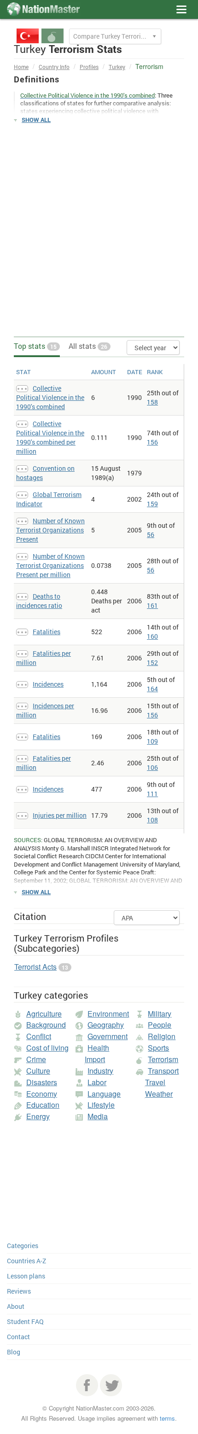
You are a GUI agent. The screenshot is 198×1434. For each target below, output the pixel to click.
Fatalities (46, 631)
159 (152, 503)
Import (95, 1059)
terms (167, 1418)
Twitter (111, 1385)
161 (152, 605)
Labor (96, 1082)
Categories (22, 1245)
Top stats (35, 346)
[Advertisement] (99, 231)
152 (152, 662)
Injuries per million (60, 815)
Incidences (48, 684)
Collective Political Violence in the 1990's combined (50, 397)
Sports (158, 1047)
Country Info (54, 66)
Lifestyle (101, 1104)
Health (98, 1047)
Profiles (89, 66)
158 (152, 402)
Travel (155, 1082)
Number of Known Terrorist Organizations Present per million (50, 565)
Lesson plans (26, 1276)
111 (152, 793)
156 (152, 442)
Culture (38, 1070)
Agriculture (44, 1013)
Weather (159, 1093)
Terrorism (163, 1059)
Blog (13, 1351)
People (159, 1024)
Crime (36, 1059)
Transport (163, 1070)
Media (97, 1116)
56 (150, 534)
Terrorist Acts (35, 966)
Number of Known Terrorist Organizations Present (50, 530)
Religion (161, 1036)
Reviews (19, 1291)
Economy (41, 1093)
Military (159, 1013)
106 (152, 767)
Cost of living (47, 1047)
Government (107, 1036)
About (15, 1306)
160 (152, 636)
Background (46, 1024)
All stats (88, 346)
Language (104, 1093)
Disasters (41, 1082)
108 (152, 819)
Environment (108, 1013)
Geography (105, 1024)
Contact (18, 1336)
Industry (100, 1070)
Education (42, 1104)
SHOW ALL (36, 120)
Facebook (87, 1385)
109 (152, 741)
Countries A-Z (26, 1260)
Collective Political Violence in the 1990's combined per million (50, 437)
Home (21, 66)
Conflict (38, 1036)
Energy (38, 1116)
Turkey (117, 66)
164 (152, 688)
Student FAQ (25, 1321)
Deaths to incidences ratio (39, 601)
